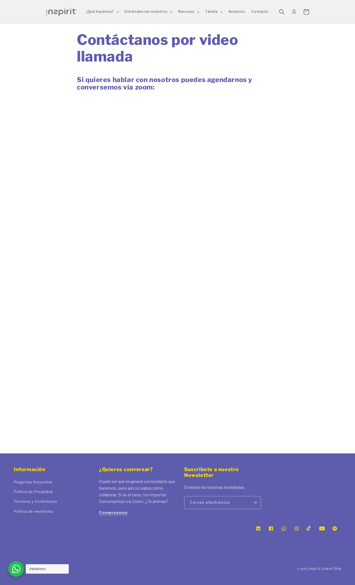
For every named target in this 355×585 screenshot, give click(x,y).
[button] (102, 11)
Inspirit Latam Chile (324, 568)
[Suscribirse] (254, 502)
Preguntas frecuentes (33, 482)
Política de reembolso (34, 511)
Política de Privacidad (33, 492)
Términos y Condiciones (35, 501)
